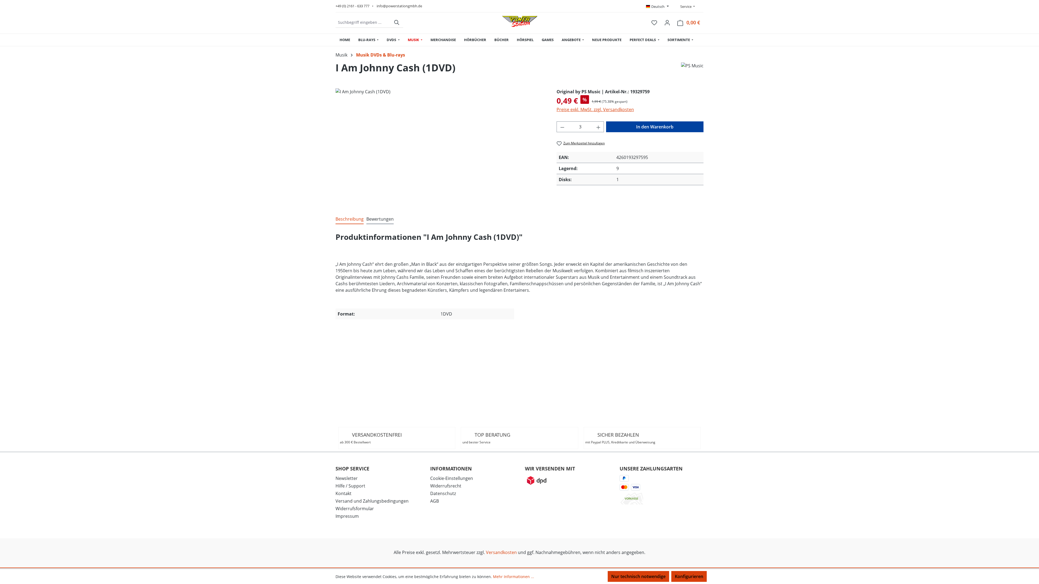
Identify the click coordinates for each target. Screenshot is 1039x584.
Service (685, 6)
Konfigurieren (689, 576)
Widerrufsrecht (445, 486)
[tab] (350, 219)
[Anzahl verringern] (562, 126)
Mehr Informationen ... (513, 576)
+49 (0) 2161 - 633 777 (352, 6)
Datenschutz (443, 493)
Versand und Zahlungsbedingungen (372, 501)
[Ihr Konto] (667, 22)
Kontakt (343, 493)
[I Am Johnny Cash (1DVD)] (440, 146)
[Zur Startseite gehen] (520, 21)
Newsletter (347, 478)
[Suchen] (397, 22)
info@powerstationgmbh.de (399, 6)
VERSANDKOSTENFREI (371, 438)
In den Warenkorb (654, 127)
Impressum (347, 516)
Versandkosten (501, 552)
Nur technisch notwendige (638, 576)
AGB (434, 501)
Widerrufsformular (355, 509)
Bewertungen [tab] (380, 219)
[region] (440, 146)
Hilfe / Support (350, 486)
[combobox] (363, 22)
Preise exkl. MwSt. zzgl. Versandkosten (595, 109)
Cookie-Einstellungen (451, 478)
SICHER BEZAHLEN (620, 438)
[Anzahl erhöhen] (598, 126)
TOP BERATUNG (486, 438)
